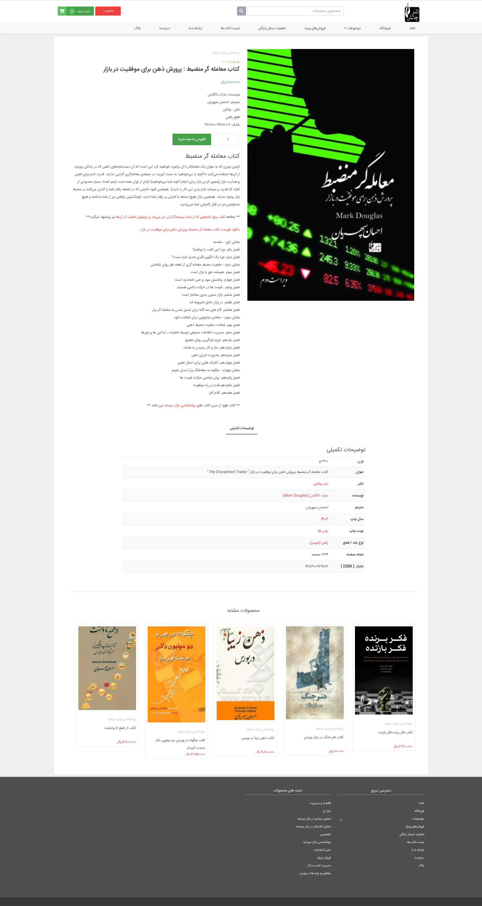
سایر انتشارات (322, 849)
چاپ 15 (322, 531)
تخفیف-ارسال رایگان (272, 28)
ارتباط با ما (195, 28)
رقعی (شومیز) (318, 543)
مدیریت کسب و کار (319, 865)
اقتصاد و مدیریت (320, 803)
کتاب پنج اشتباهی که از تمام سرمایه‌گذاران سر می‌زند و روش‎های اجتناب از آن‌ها (170, 217)
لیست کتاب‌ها (230, 28)
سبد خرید (80, 11)
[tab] (241, 428)
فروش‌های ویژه (315, 28)
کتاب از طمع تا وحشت (120, 728)
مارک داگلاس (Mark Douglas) (305, 496)
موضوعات (354, 28)
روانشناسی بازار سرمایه (180, 405)
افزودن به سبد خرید (192, 139)
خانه (412, 28)
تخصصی (325, 834)
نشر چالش (320, 484)
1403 (324, 519)
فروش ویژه (324, 857)
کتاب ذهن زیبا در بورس (258, 738)
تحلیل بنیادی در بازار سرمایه (314, 818)
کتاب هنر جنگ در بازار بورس (323, 738)
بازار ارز (327, 811)
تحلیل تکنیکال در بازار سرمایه (313, 826)
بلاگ (137, 28)
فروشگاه (385, 28)
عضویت (108, 11)
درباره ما (164, 28)
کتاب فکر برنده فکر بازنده (395, 733)
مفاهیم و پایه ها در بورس (315, 873)
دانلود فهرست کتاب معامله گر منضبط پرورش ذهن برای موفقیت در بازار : (189, 230)
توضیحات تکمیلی (242, 428)
